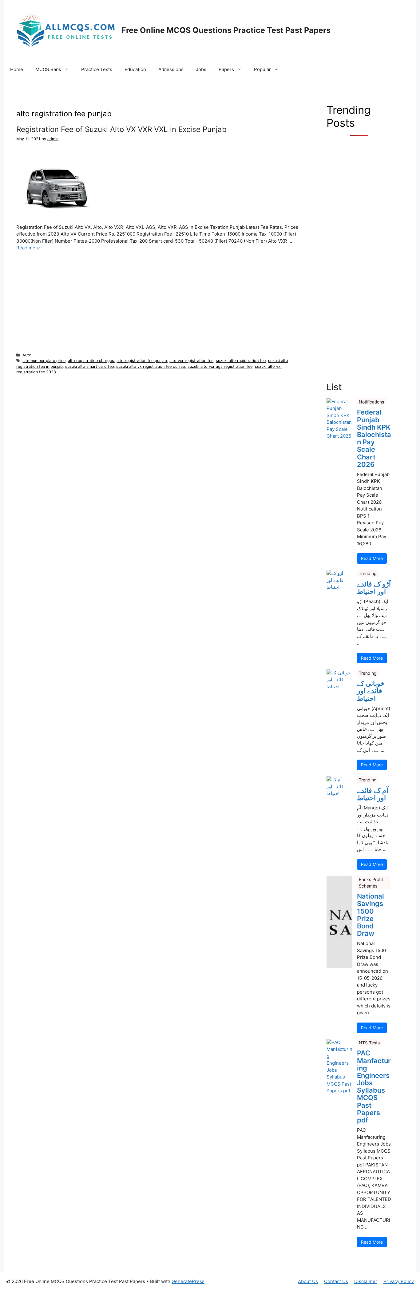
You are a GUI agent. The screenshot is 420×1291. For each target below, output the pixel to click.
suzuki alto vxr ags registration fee (220, 366)
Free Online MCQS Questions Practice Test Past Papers (226, 30)
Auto (26, 355)
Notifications (371, 401)
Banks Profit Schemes (371, 882)
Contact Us (336, 1281)
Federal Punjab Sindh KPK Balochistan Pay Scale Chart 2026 (374, 438)
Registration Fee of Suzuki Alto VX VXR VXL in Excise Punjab (121, 129)
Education (135, 69)
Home (16, 69)
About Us (308, 1281)
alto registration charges (91, 360)
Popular (262, 69)
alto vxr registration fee (191, 360)
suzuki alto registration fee (241, 360)
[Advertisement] (159, 301)
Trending (368, 573)
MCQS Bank (48, 69)
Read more (28, 248)
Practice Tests (96, 69)
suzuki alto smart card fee (89, 366)
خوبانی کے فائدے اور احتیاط (371, 691)
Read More (372, 558)
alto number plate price (43, 360)
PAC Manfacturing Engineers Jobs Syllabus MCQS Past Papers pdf (374, 1086)
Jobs (201, 69)
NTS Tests (369, 1042)
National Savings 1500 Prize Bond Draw (370, 914)
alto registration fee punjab (142, 360)
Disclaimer (365, 1281)
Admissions (171, 69)
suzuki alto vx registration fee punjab (150, 366)
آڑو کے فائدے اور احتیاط (374, 587)
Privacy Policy (398, 1281)
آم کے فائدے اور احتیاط (372, 794)
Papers (226, 69)
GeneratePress (188, 1281)
